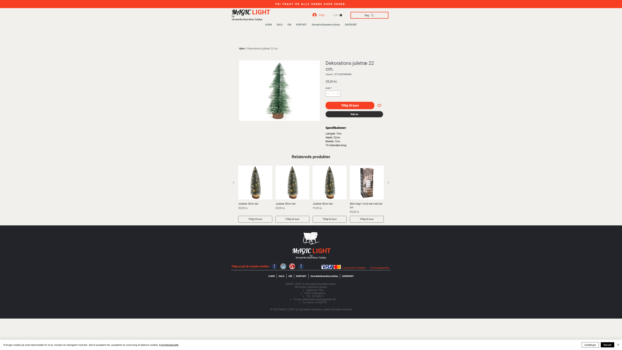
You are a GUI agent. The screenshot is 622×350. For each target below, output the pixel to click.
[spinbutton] (333, 93)
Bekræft (607, 344)
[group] (311, 194)
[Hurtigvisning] (255, 183)
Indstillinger (590, 344)
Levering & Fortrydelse (354, 267)
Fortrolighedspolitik (169, 344)
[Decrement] (328, 93)
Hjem (242, 48)
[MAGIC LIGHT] (274, 266)
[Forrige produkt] (234, 182)
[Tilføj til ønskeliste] (379, 105)
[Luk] (618, 344)
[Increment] (338, 93)
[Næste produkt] (388, 182)
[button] (337, 15)
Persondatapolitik (379, 267)
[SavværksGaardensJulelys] (292, 266)
